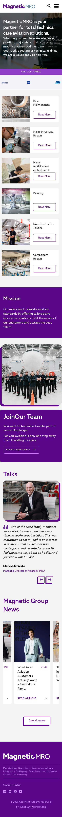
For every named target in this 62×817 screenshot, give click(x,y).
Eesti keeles (51, 771)
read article (27, 698)
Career (27, 768)
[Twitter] (20, 792)
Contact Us (7, 775)
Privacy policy (9, 771)
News (20, 768)
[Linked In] (4, 792)
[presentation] (41, 579)
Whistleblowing (20, 775)
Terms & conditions (37, 771)
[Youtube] (15, 792)
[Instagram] (10, 792)
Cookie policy (21, 771)
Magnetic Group (10, 768)
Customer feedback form (42, 768)
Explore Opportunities (18, 449)
